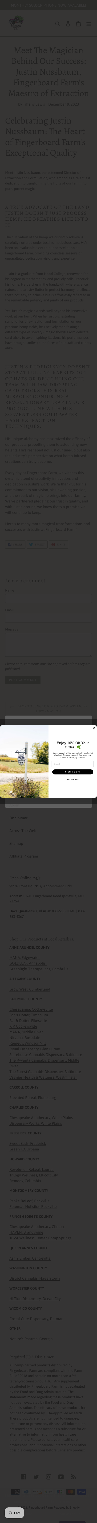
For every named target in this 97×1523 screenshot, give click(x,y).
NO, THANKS (73, 779)
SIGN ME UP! (72, 772)
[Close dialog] (94, 728)
